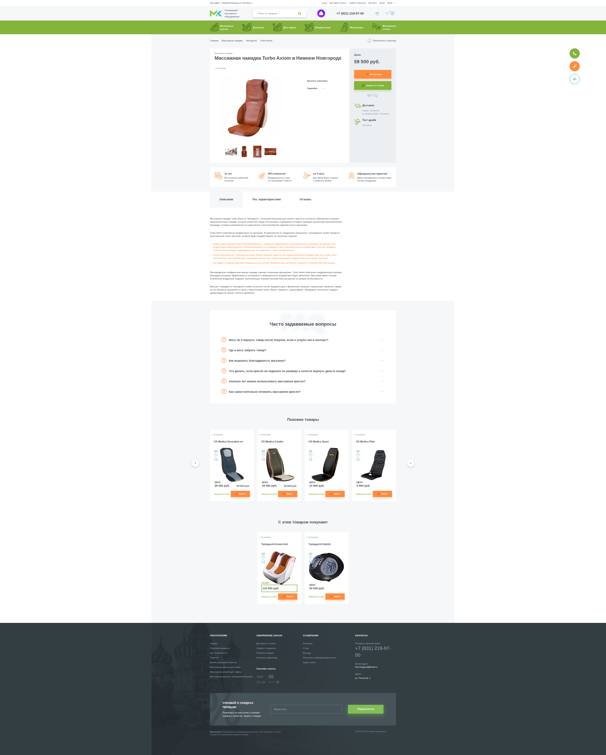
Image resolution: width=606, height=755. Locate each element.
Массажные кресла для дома (225, 667)
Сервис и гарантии (357, 3)
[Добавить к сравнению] (369, 95)
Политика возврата (219, 648)
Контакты (372, 3)
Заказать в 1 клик (221, 494)
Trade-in (214, 657)
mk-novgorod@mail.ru (366, 667)
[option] (231, 154)
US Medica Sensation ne (228, 441)
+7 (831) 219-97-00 (350, 13)
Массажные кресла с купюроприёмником (231, 676)
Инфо (389, 3)
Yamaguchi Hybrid (320, 544)
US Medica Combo (272, 441)
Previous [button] (195, 463)
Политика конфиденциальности (319, 657)
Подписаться (365, 709)
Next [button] (410, 463)
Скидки (213, 643)
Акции (382, 3)
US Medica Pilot (365, 441)
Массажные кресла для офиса (226, 672)
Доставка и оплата (338, 3)
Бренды (307, 653)
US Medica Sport (319, 441)
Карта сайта (309, 662)
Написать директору (266, 657)
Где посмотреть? (218, 653)
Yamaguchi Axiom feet (274, 544)
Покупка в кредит (265, 653)
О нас (324, 3)
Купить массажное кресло (223, 662)
